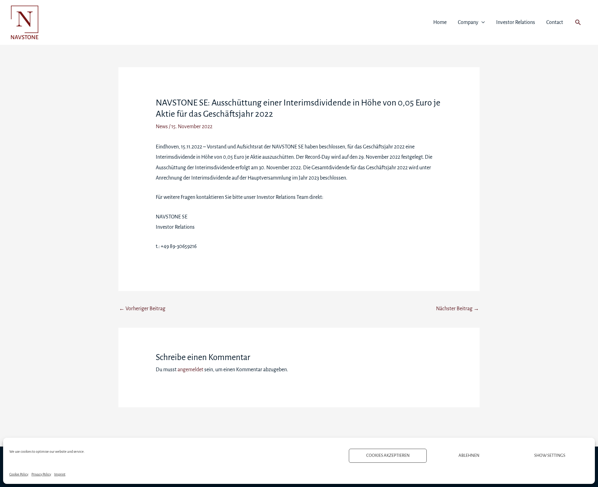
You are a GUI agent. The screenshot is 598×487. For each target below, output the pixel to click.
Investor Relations (515, 22)
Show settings (549, 455)
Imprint (59, 474)
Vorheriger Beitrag (142, 308)
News (162, 126)
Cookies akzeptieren (388, 455)
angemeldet (190, 369)
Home (440, 22)
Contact (554, 22)
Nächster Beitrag (457, 308)
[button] (577, 22)
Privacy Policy (41, 474)
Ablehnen (468, 455)
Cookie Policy (18, 474)
